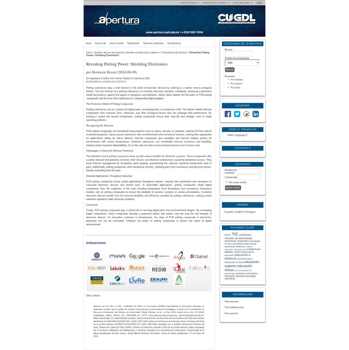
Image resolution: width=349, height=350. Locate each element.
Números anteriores (153, 43)
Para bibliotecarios (234, 307)
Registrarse (133, 43)
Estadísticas (174, 43)
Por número (237, 79)
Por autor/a (236, 83)
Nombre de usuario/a (230, 171)
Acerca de (100, 43)
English (239, 211)
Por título (235, 87)
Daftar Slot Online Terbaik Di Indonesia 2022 (126, 78)
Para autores (231, 313)
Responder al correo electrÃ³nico (106, 82)
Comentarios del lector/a (174, 52)
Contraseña (231, 177)
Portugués (250, 211)
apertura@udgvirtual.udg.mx (191, 315)
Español (229, 211)
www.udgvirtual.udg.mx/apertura (163, 315)
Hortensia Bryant (104, 71)
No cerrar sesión (237, 182)
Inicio (88, 43)
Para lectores (232, 301)
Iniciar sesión (117, 43)
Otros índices (93, 295)
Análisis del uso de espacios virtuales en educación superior (126, 52)
